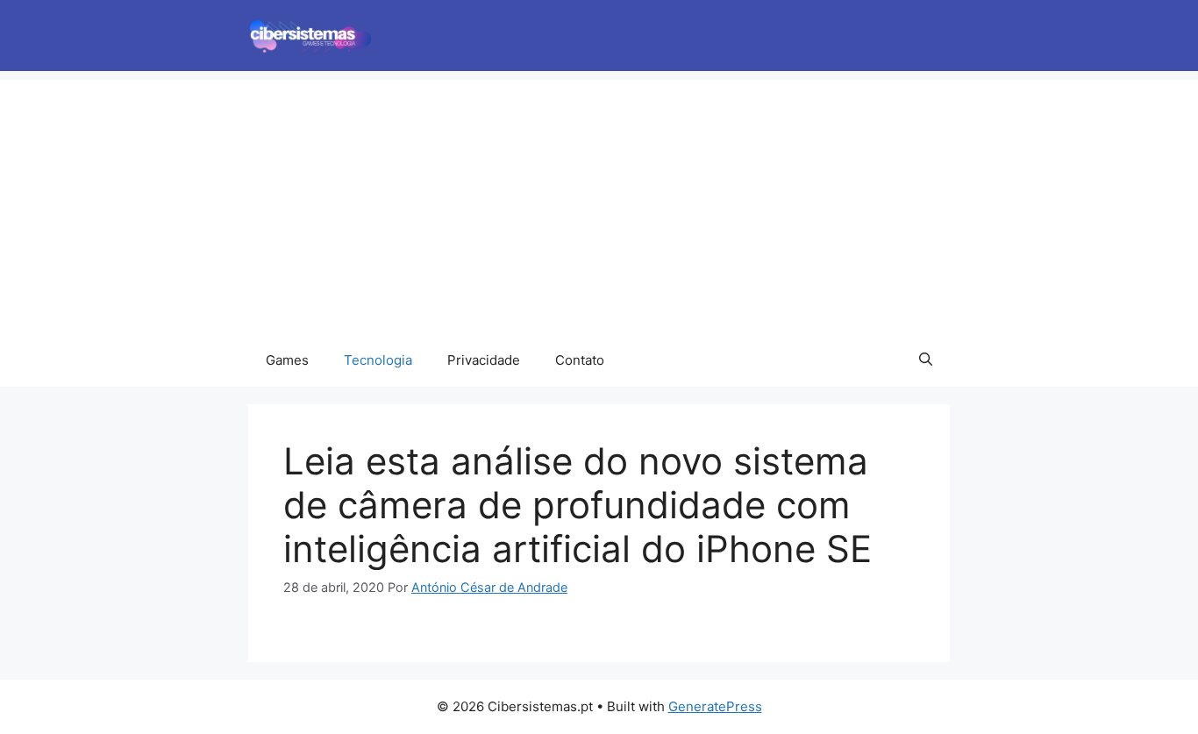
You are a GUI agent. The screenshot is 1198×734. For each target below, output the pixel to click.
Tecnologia (378, 360)
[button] (926, 360)
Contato (579, 360)
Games (287, 360)
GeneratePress (715, 706)
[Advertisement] (599, 202)
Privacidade (483, 360)
